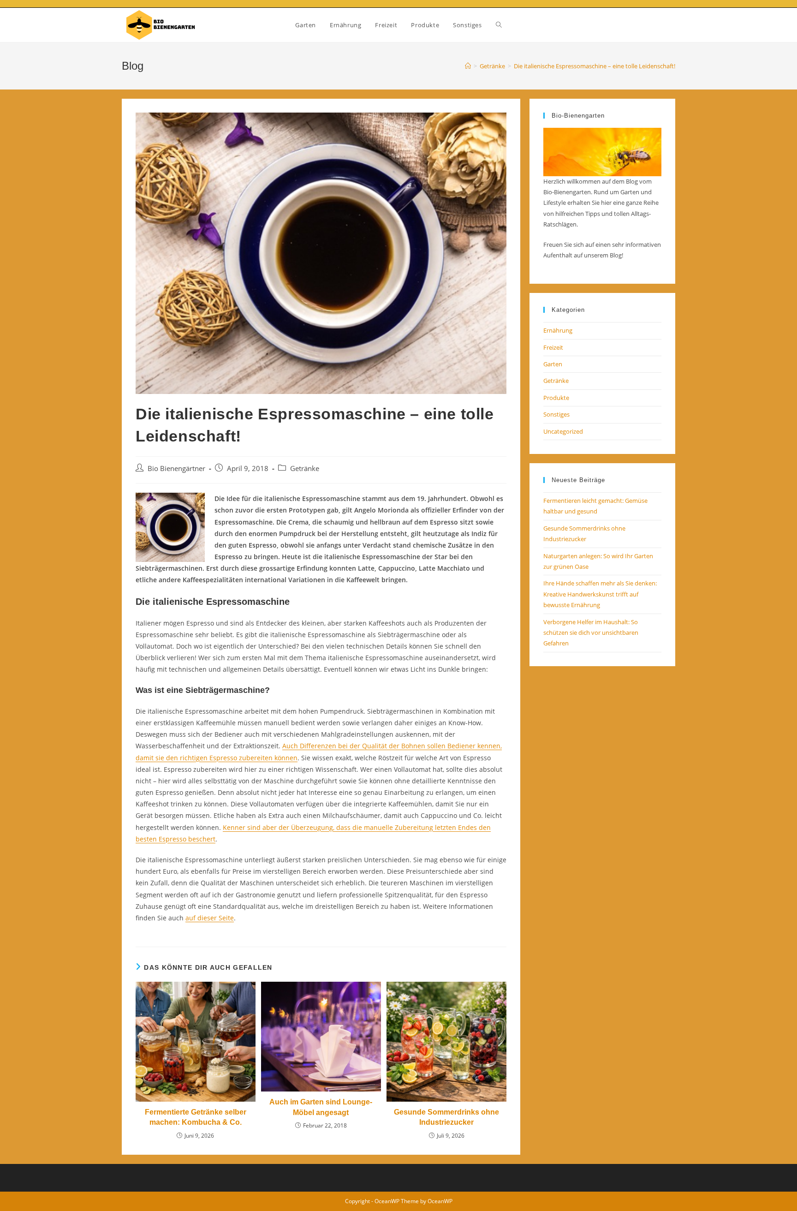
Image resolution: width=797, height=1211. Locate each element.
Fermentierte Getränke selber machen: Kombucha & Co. (195, 1117)
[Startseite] (468, 66)
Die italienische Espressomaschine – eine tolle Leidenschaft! (594, 66)
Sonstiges (556, 414)
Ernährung (557, 330)
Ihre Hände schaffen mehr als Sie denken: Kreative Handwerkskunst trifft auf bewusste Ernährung (600, 594)
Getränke (304, 468)
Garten (552, 364)
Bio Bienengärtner (176, 468)
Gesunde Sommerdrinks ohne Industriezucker (446, 1117)
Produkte (556, 398)
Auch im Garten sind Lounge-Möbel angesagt (320, 1107)
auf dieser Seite (209, 917)
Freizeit (553, 347)
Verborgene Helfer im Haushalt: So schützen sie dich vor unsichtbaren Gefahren (590, 633)
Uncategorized (563, 431)
